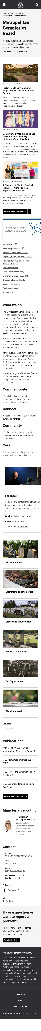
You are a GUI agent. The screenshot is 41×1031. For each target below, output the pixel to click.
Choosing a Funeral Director (14, 280)
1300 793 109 (10, 863)
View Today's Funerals (12, 248)
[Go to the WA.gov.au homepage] (20, 4)
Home (5, 13)
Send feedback (9, 940)
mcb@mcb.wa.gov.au (13, 870)
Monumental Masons (11, 284)
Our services (8, 728)
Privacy (20, 1000)
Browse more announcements (15, 211)
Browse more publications (13, 796)
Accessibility (8, 292)
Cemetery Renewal (10, 267)
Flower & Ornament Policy (13, 272)
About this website (20, 1006)
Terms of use (20, 994)
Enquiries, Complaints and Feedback (17, 256)
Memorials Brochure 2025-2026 (16, 276)
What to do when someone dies (15, 252)
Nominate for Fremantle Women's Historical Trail (16, 262)
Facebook (12, 890)
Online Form (22, 526)
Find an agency (15, 13)
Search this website (37, 4)
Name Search (8, 244)
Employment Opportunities (13, 288)
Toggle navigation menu (4, 4)
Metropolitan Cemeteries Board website (15, 876)
